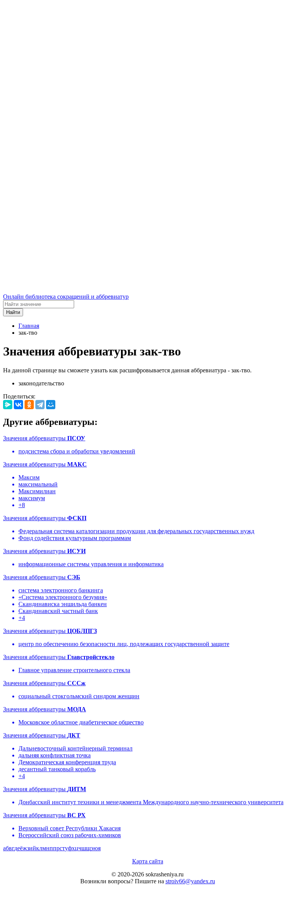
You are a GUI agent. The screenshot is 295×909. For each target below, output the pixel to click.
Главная (28, 325)
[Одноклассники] (29, 404)
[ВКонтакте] (18, 404)
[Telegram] (40, 404)
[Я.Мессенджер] (7, 404)
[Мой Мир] (50, 404)
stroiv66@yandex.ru (190, 881)
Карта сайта (147, 861)
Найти (13, 312)
